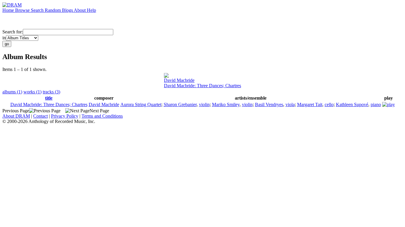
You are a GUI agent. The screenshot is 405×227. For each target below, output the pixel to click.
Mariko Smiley (226, 104)
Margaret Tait (309, 104)
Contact (40, 116)
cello (329, 104)
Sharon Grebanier (180, 104)
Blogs (68, 10)
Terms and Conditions (102, 116)
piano (376, 104)
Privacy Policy (64, 116)
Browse (23, 10)
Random (53, 10)
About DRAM (16, 116)
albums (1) (12, 91)
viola (290, 104)
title (48, 97)
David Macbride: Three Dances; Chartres (202, 85)
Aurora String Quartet (140, 104)
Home (8, 10)
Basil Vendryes (269, 104)
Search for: (12, 31)
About (80, 10)
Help (91, 10)
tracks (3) (51, 91)
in (4, 37)
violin (204, 104)
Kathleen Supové (352, 104)
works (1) (32, 91)
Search (38, 10)
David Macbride (179, 80)
